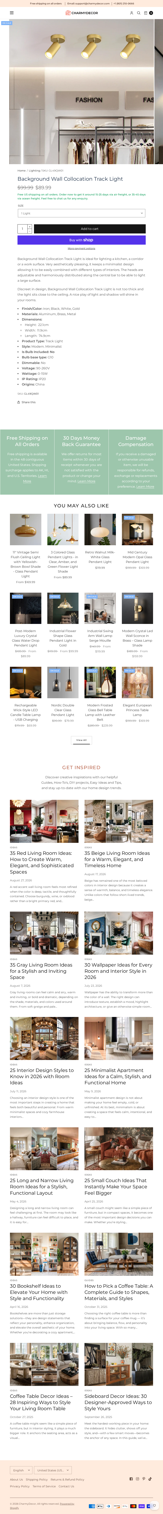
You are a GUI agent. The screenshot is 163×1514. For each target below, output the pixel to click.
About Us (16, 1479)
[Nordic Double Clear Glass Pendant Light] (63, 682)
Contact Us (66, 1486)
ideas (13, 847)
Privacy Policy (20, 1486)
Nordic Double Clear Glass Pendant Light (62, 710)
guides (89, 1280)
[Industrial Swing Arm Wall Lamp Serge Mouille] (100, 608)
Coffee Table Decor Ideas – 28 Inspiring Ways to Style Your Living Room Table (41, 1402)
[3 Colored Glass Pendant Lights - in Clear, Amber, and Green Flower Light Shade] (63, 529)
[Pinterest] (144, 1479)
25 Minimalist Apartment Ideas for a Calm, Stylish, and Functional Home (117, 1076)
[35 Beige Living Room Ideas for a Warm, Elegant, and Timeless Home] (118, 821)
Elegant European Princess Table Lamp (137, 710)
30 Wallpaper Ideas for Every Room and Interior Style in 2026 (118, 971)
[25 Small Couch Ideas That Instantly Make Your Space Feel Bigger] (118, 1148)
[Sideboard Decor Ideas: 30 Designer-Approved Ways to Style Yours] (118, 1364)
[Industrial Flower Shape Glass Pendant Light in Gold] (63, 608)
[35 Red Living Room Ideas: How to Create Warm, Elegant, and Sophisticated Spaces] (44, 821)
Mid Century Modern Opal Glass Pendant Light (137, 557)
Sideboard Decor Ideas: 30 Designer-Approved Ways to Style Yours (118, 1402)
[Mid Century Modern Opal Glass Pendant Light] (137, 529)
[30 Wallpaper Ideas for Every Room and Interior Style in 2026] (118, 933)
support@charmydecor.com (92, 3)
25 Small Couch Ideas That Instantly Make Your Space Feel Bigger (115, 1187)
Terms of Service (44, 1486)
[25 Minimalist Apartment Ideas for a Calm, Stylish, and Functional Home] (118, 1038)
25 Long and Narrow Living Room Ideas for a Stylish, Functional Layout (42, 1187)
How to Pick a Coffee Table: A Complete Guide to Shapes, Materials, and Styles (118, 1292)
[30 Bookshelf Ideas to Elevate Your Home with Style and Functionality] (44, 1254)
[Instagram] (137, 1479)
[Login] (131, 13)
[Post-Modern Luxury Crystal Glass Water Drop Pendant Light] (25, 608)
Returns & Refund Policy (67, 1479)
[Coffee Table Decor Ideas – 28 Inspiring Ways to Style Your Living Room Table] (44, 1364)
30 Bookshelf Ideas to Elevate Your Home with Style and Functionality (39, 1292)
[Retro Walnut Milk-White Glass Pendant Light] (100, 529)
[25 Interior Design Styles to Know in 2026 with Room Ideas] (44, 1038)
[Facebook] (131, 1479)
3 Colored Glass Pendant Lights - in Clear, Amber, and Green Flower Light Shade (63, 561)
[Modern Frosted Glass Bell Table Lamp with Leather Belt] (100, 682)
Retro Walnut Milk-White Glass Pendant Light (100, 557)
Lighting (34, 170)
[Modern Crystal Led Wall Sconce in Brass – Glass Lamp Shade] (137, 608)
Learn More (86, 481)
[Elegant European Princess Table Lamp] (137, 682)
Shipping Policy (37, 1479)
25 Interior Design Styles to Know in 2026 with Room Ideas (42, 1076)
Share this (29, 402)
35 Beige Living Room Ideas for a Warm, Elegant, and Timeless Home (117, 859)
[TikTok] (150, 1479)
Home (21, 170)
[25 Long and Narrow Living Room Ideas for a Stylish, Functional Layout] (44, 1148)
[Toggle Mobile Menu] (14, 13)
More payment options (81, 248)
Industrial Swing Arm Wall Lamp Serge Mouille (100, 635)
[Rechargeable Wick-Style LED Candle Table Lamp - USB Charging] (25, 682)
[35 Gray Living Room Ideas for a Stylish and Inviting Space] (44, 933)
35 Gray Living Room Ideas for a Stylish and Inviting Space (41, 971)
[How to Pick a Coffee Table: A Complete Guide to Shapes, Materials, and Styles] (118, 1254)
